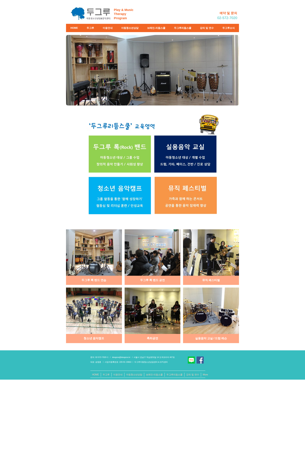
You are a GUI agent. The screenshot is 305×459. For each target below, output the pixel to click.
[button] (90, 28)
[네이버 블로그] (191, 360)
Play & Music (123, 10)
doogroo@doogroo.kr (121, 357)
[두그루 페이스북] (200, 360)
